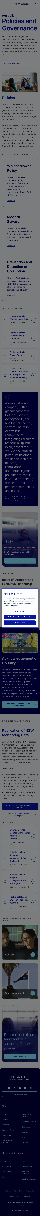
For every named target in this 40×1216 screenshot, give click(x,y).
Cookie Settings (20, 611)
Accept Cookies (20, 622)
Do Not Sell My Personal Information (20, 617)
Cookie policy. (14, 605)
